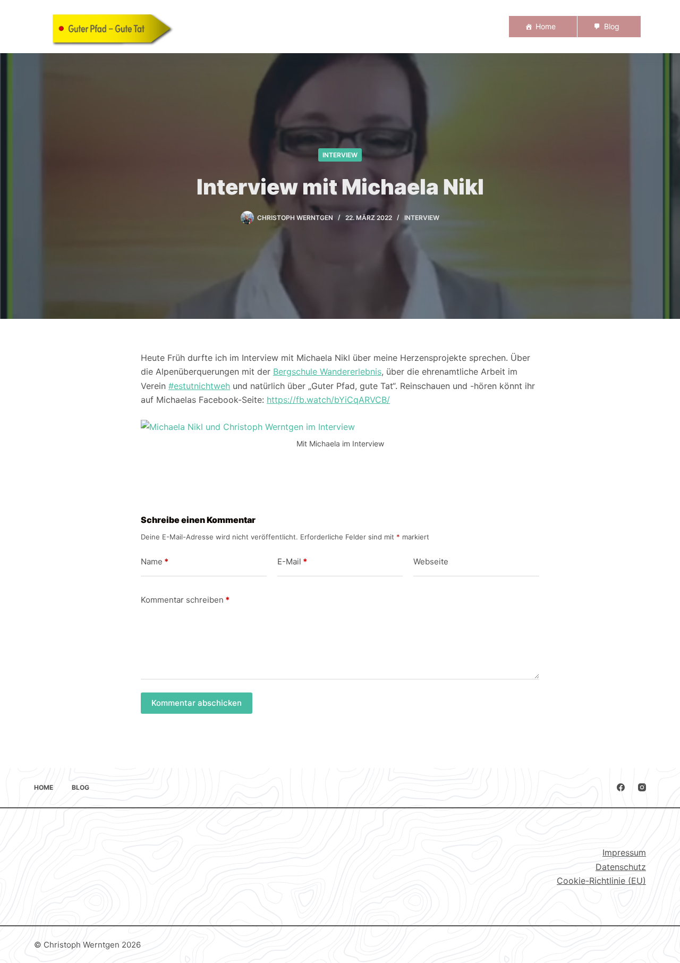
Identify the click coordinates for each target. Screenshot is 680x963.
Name (154, 561)
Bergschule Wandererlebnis (327, 371)
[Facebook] (621, 787)
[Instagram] (642, 787)
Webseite (430, 561)
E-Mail (292, 561)
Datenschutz (621, 866)
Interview (340, 155)
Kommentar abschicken (196, 703)
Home (546, 26)
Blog (611, 26)
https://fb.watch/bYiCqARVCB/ (328, 399)
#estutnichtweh (199, 386)
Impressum (624, 852)
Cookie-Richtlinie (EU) (601, 880)
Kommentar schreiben (185, 600)
